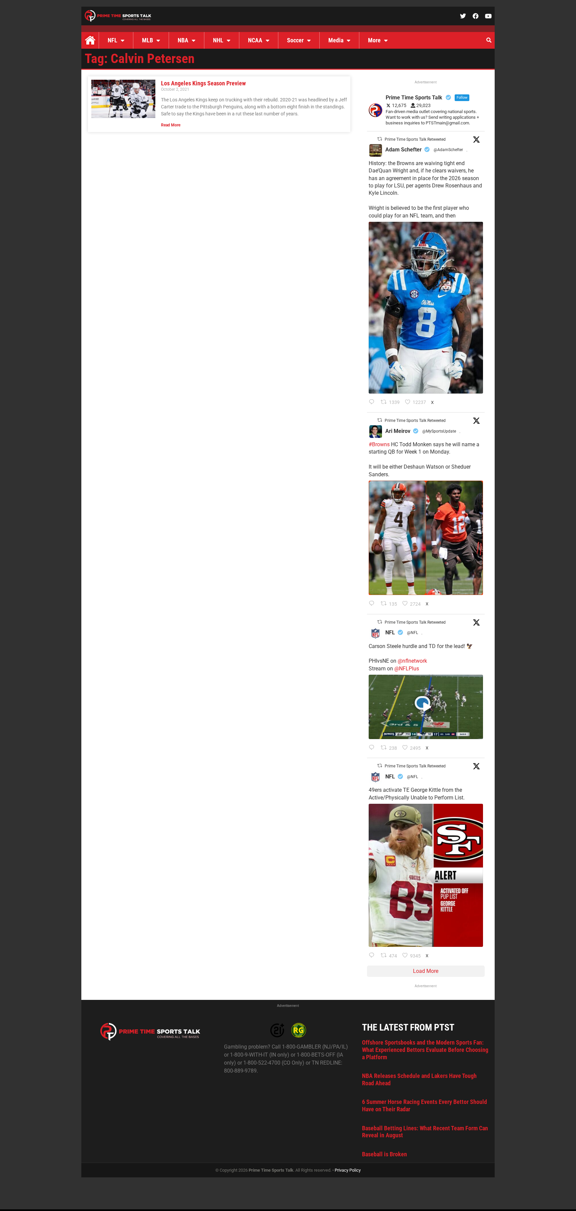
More (374, 40)
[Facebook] (476, 16)
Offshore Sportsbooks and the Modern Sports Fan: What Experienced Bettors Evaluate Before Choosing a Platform (425, 1049)
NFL (112, 40)
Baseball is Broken (384, 1154)
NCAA (255, 40)
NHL (218, 40)
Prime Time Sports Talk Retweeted (415, 139)
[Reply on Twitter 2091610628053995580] (373, 604)
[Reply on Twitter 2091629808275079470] (373, 402)
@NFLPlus (406, 668)
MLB (147, 40)
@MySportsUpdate (439, 431)
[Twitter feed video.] (426, 707)
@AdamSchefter (448, 149)
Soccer (295, 40)
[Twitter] (463, 16)
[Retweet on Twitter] (379, 138)
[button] (488, 40)
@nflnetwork (412, 661)
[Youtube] (488, 16)
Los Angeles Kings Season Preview (203, 83)
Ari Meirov (397, 431)
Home (90, 40)
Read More (170, 125)
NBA (183, 40)
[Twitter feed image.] (426, 308)
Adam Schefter (403, 149)
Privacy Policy (348, 1170)
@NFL (412, 632)
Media (335, 40)
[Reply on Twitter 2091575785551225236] (373, 956)
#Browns (379, 444)
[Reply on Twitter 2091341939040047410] (373, 748)
